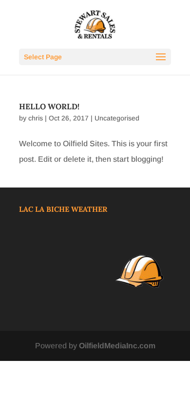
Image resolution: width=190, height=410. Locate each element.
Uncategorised (117, 118)
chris (35, 118)
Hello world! (49, 106)
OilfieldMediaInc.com (117, 346)
